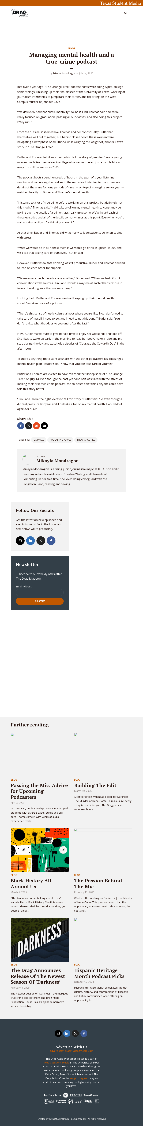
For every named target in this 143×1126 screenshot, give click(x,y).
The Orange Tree (86, 439)
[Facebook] (51, 540)
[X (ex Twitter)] (40, 540)
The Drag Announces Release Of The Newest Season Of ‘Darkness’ (38, 976)
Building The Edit (95, 785)
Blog (71, 48)
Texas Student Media (59, 1118)
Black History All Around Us (31, 883)
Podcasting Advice (60, 439)
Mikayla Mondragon (64, 73)
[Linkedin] (30, 540)
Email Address (24, 586)
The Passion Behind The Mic (98, 883)
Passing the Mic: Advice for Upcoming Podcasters (39, 791)
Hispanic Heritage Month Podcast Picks (99, 973)
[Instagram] (20, 540)
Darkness (39, 439)
